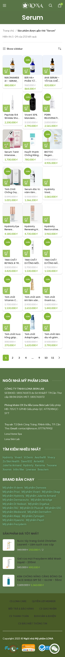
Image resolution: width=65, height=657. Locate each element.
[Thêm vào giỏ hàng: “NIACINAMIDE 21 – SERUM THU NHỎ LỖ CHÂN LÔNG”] (6, 71)
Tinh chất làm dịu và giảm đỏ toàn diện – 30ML (52, 339)
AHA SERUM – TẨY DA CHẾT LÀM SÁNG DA (52, 80)
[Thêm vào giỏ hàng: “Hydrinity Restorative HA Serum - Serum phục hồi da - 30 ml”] (46, 219)
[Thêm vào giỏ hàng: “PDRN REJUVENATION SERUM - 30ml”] (46, 108)
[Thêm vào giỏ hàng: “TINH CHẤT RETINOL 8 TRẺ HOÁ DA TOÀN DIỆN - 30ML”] (6, 253)
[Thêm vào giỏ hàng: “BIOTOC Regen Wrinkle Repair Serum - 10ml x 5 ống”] (46, 145)
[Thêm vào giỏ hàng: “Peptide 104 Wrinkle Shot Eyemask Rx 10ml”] (6, 108)
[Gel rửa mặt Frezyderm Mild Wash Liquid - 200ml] (8, 563)
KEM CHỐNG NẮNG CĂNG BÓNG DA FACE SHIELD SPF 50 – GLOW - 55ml (39, 578)
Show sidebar (15, 48)
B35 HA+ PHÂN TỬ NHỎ (30, 80)
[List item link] (32, 434)
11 (52, 357)
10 (45, 357)
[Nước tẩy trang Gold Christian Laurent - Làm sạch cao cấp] (8, 545)
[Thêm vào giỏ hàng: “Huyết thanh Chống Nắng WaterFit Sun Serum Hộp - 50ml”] (26, 145)
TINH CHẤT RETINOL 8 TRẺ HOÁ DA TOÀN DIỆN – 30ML (12, 264)
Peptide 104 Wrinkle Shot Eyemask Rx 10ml (12, 119)
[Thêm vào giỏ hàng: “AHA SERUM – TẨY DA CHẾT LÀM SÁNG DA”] (46, 71)
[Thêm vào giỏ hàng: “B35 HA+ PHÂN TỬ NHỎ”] (26, 71)
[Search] (50, 5)
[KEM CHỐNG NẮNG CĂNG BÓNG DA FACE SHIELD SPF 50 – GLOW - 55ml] (8, 581)
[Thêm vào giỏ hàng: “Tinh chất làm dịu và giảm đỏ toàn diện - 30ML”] (46, 327)
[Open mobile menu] (4, 5)
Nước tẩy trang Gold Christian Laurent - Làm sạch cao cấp (36, 542)
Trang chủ (9, 30)
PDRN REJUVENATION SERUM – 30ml (51, 119)
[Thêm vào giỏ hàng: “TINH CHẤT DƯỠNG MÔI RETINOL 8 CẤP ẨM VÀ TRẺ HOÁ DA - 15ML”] (26, 253)
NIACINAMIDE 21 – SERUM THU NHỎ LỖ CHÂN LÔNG (12, 82)
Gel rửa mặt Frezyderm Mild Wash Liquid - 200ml (39, 560)
